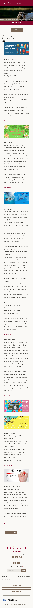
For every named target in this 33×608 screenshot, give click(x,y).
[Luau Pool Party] (16, 137)
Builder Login (16, 591)
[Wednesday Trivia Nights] (16, 481)
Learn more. (8, 121)
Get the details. (9, 188)
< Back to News (11, 532)
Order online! (8, 465)
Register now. (8, 334)
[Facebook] (13, 557)
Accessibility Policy (24, 577)
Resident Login (16, 586)
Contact (4, 577)
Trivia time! (7, 524)
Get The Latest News (16, 566)
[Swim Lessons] (16, 204)
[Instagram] (16, 557)
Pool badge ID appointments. (13, 396)
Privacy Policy (6, 579)
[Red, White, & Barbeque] (16, 54)
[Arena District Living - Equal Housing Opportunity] (20, 557)
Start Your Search (16, 22)
